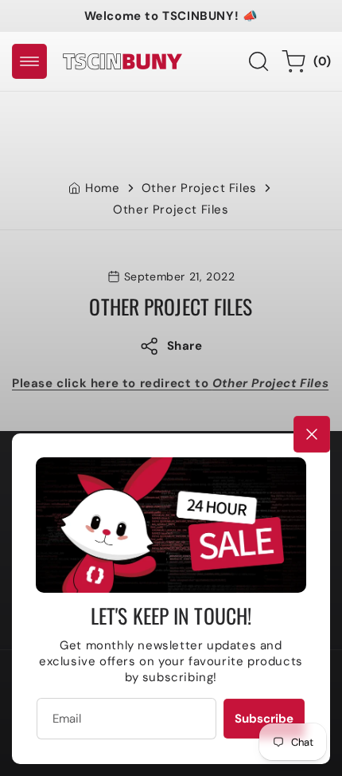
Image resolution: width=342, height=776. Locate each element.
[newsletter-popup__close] (311, 434)
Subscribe (264, 719)
